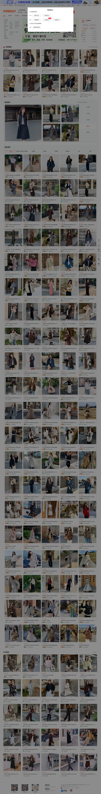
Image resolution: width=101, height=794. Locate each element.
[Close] (71, 9)
